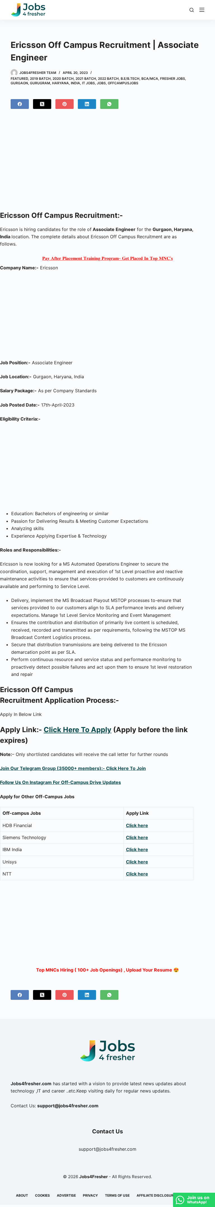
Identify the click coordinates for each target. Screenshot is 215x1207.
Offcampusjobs (123, 83)
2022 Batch (108, 78)
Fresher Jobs (172, 78)
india (75, 83)
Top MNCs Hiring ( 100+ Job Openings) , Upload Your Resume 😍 (107, 970)
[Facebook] (20, 104)
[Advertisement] (107, 162)
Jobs (101, 83)
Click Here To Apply (77, 729)
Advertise (66, 1195)
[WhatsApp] (109, 104)
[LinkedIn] (87, 104)
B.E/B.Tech (130, 78)
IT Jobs (88, 83)
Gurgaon (19, 83)
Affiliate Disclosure (156, 1195)
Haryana (60, 83)
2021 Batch (86, 78)
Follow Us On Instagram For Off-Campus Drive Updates (60, 782)
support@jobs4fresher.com (107, 1149)
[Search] (192, 10)
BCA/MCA (149, 78)
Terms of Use (117, 1195)
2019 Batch (40, 78)
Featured (19, 78)
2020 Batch (63, 78)
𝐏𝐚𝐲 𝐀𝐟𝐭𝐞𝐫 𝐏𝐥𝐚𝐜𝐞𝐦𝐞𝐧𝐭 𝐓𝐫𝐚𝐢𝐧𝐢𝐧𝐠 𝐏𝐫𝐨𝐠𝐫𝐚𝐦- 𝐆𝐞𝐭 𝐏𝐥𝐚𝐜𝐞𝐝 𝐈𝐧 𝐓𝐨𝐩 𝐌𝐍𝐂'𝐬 (107, 258)
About (22, 1195)
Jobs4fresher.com (31, 1083)
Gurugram (40, 83)
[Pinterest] (64, 104)
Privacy (90, 1195)
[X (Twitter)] (42, 104)
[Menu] (201, 9)
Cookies (42, 1195)
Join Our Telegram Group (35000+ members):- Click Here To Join (73, 768)
